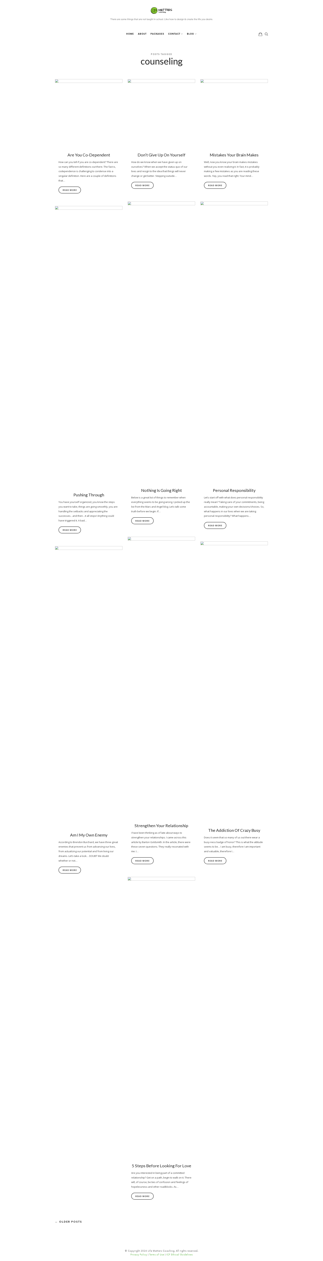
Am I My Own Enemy (88, 834)
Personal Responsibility (234, 490)
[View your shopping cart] (260, 34)
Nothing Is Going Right (161, 490)
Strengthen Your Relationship (161, 825)
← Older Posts (68, 1221)
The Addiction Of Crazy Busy (234, 830)
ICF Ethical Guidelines (179, 1255)
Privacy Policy (138, 1255)
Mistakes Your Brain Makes (234, 154)
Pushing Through (88, 494)
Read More (70, 190)
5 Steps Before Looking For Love (161, 1165)
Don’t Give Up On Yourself (161, 154)
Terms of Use (156, 1255)
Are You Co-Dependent (88, 154)
